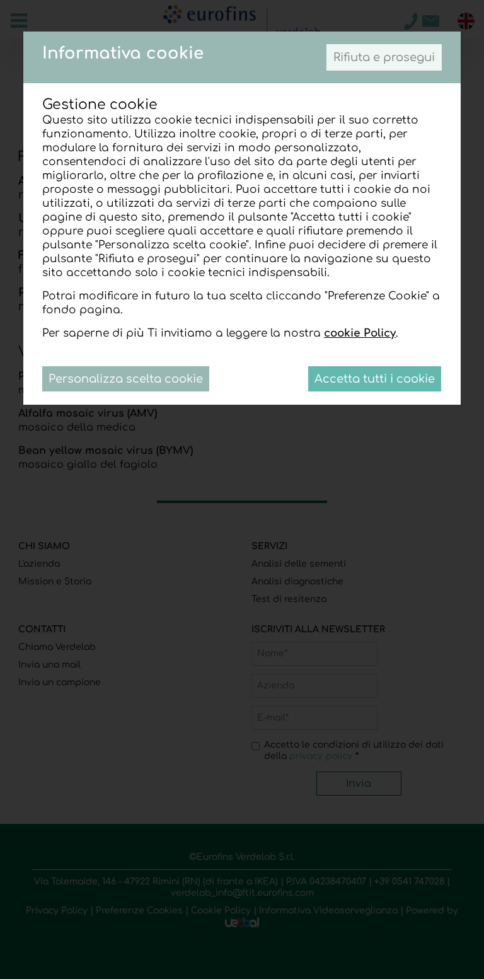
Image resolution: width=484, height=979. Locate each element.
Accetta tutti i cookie (374, 379)
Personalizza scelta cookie (126, 379)
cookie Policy (360, 333)
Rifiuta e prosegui (384, 57)
